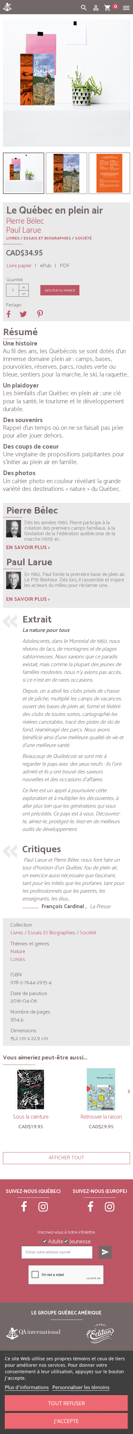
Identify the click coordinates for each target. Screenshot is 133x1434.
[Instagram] (43, 1209)
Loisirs (17, 959)
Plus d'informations (27, 1387)
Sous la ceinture (30, 1116)
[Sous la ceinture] (30, 1089)
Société (83, 238)
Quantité (14, 280)
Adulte (55, 1241)
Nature (17, 951)
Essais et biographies (47, 238)
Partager (14, 305)
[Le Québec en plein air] (23, 173)
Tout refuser (66, 1403)
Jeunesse (79, 1241)
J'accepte (66, 1421)
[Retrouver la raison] (101, 1089)
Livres (13, 238)
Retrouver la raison (101, 1116)
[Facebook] (24, 1209)
